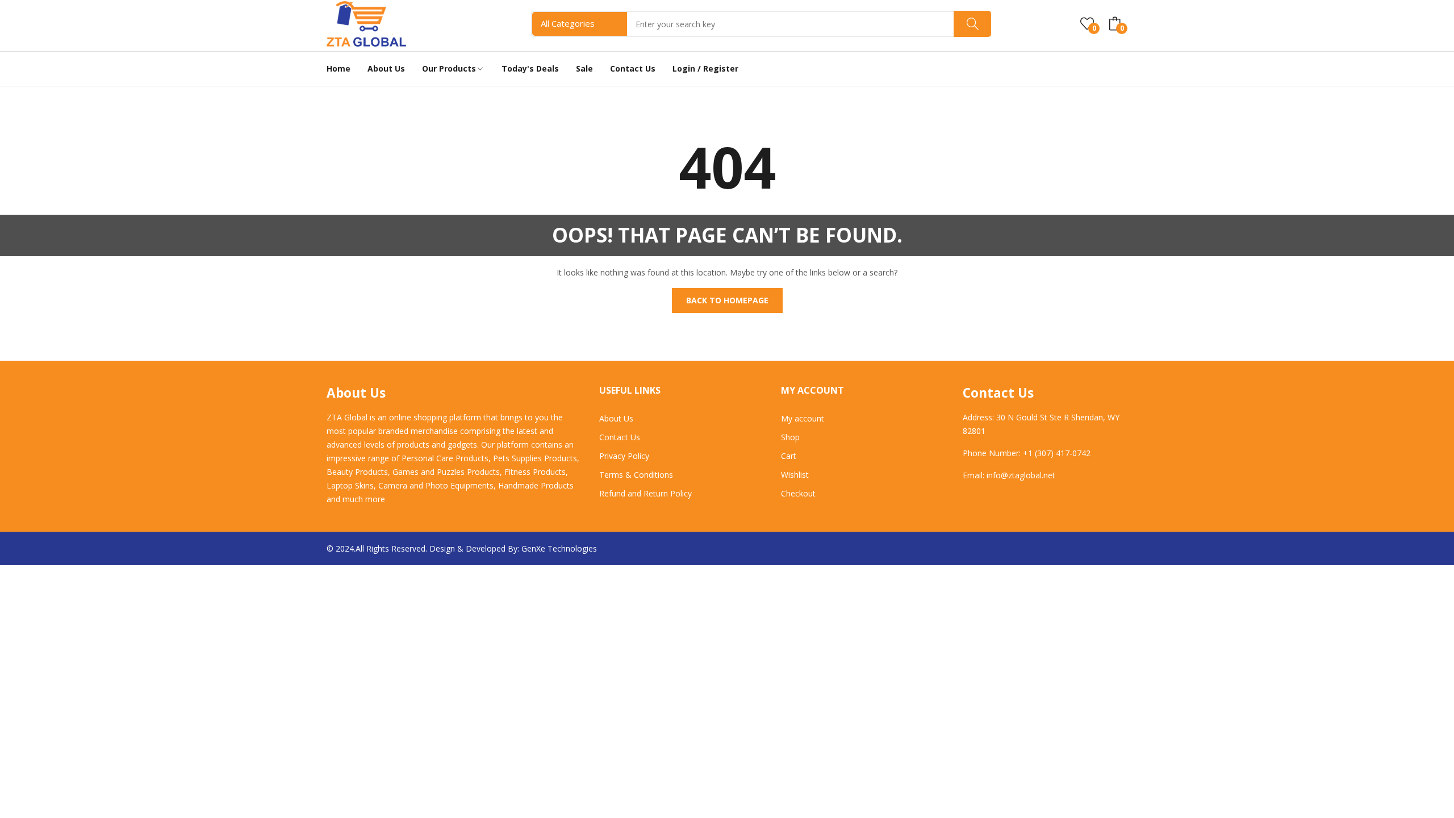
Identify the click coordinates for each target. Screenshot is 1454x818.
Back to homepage (727, 300)
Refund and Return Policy (645, 493)
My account (802, 418)
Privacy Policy (624, 455)
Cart (788, 455)
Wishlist (795, 474)
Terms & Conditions (636, 474)
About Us (616, 418)
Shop (790, 437)
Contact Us (619, 437)
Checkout (798, 493)
